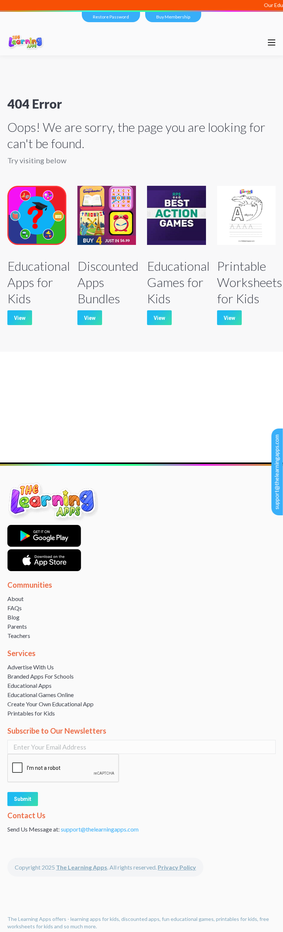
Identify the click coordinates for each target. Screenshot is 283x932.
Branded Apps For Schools (40, 676)
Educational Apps (29, 685)
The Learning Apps (81, 867)
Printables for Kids (31, 713)
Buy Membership (173, 17)
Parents (17, 626)
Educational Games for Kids (178, 282)
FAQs (14, 607)
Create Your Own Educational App (50, 703)
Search (244, 42)
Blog (13, 617)
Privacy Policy (177, 867)
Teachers (18, 635)
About (15, 598)
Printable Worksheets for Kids (249, 282)
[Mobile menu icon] (272, 42)
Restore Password (111, 17)
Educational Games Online (40, 694)
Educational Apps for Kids (38, 282)
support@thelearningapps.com (276, 471)
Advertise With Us (30, 666)
